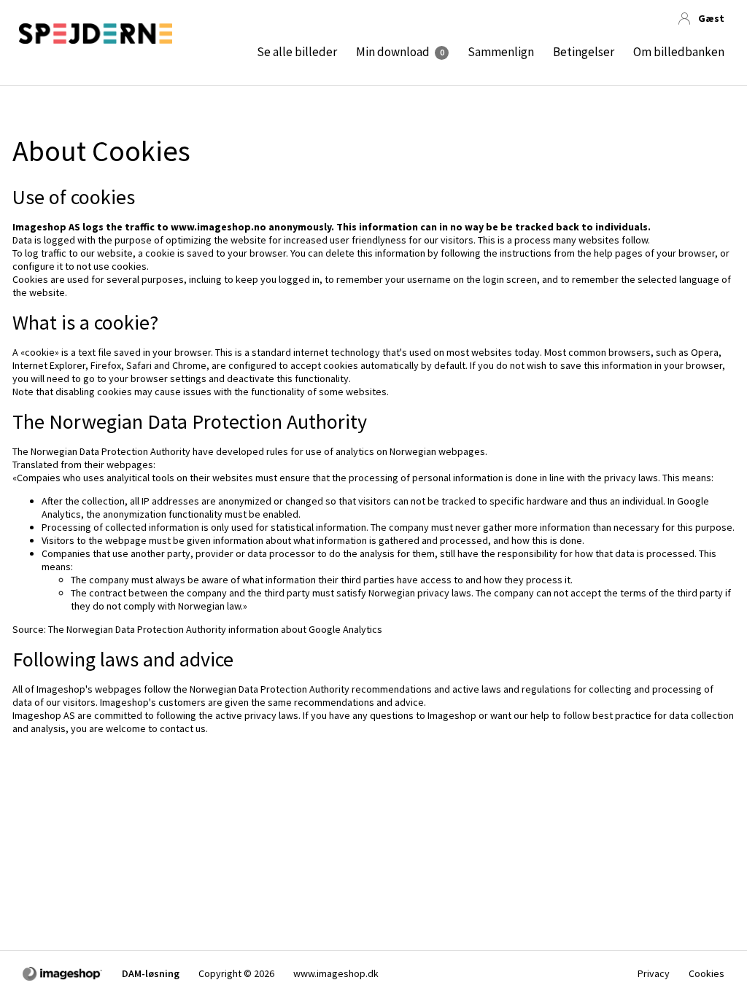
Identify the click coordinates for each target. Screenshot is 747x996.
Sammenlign (501, 52)
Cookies (706, 973)
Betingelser (583, 52)
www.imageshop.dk (336, 973)
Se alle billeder (297, 52)
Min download (393, 52)
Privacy (654, 973)
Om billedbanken (678, 52)
